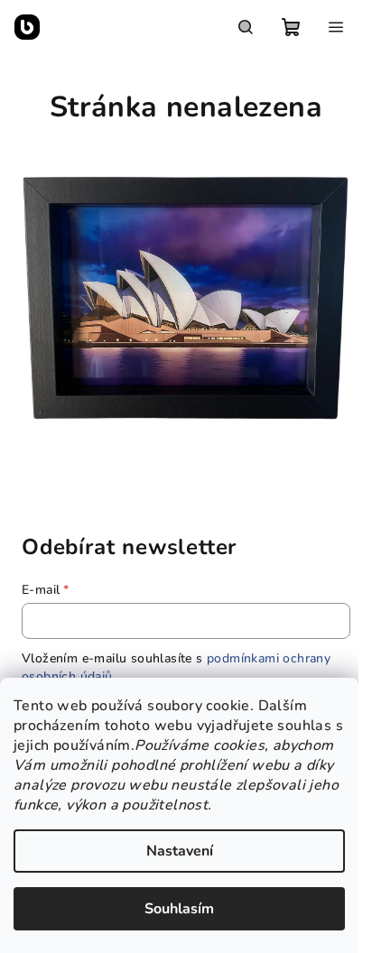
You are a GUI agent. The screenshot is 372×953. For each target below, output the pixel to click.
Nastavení (179, 851)
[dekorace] (186, 295)
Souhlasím (179, 909)
